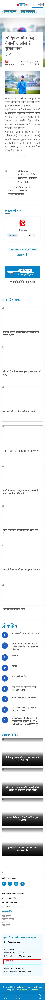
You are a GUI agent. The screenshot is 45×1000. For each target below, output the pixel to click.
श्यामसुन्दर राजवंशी (8, 919)
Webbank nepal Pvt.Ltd (29, 989)
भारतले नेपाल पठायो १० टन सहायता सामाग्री (21, 570)
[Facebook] (33, 235)
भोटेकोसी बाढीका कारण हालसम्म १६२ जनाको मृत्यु (22, 373)
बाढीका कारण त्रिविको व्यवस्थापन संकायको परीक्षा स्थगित (21, 333)
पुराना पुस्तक (6, 925)
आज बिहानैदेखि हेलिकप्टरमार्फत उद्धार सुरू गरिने (20, 531)
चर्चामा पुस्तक (6, 922)
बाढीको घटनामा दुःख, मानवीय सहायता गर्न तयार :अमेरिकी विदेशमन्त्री (20, 492)
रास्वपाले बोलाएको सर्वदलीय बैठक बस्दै (19, 411)
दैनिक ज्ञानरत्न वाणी (28, 12)
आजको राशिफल (10, 12)
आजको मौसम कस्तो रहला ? (14, 609)
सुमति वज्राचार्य (6, 916)
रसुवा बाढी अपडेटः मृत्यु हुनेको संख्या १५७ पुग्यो (22, 451)
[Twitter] (29, 235)
